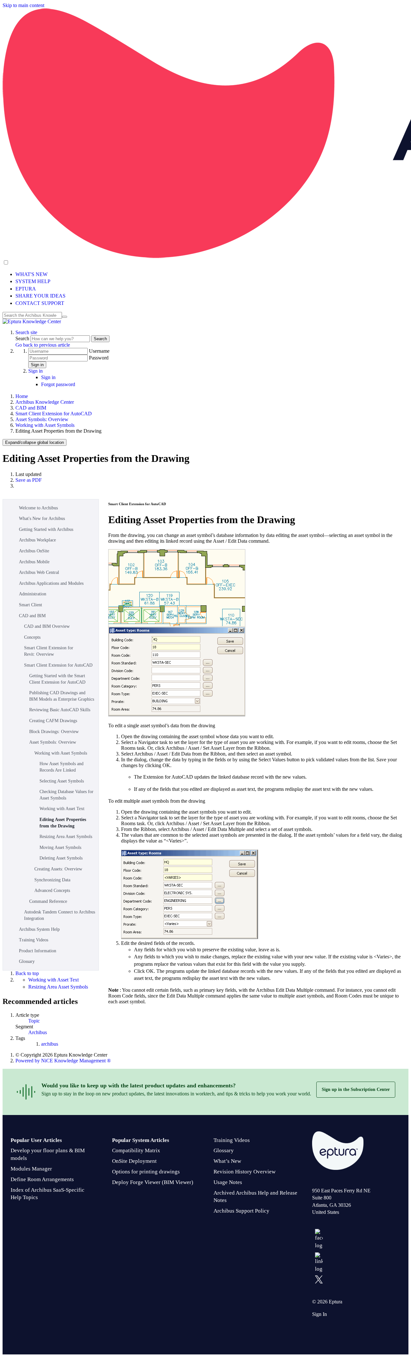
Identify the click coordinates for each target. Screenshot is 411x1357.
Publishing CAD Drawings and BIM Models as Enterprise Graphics (61, 696)
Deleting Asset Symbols (61, 858)
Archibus (37, 1032)
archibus (49, 1044)
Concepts (32, 637)
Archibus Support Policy (241, 1211)
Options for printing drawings (146, 1172)
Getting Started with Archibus (46, 529)
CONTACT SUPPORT (39, 303)
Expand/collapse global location (34, 442)
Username (99, 351)
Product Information (37, 950)
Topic (34, 1021)
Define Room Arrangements (42, 1179)
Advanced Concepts (52, 890)
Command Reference (48, 901)
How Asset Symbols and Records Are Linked (61, 767)
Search (23, 338)
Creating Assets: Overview (58, 869)
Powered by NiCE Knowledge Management (63, 1060)
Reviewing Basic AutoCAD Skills (59, 709)
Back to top (27, 973)
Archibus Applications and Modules (51, 583)
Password (99, 357)
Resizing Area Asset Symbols (65, 836)
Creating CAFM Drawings (53, 720)
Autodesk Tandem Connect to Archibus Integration (59, 915)
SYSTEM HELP (32, 281)
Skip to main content (23, 5)
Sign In (319, 1314)
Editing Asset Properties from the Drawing (62, 822)
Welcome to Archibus (38, 508)
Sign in (37, 364)
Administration (32, 594)
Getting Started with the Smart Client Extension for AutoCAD (57, 679)
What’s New (227, 1161)
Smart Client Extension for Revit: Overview (48, 651)
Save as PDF (28, 480)
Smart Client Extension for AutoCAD (53, 413)
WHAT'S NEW (31, 274)
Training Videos (33, 940)
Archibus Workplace (37, 540)
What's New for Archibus (42, 518)
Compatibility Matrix (136, 1150)
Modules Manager (31, 1169)
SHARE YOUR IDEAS (40, 295)
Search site (26, 332)
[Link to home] (32, 321)
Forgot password (58, 384)
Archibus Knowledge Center (44, 402)
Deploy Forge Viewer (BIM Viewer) (152, 1182)
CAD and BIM (30, 408)
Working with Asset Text (61, 808)
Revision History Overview (244, 1172)
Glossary (27, 961)
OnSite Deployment (134, 1161)
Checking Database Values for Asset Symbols (66, 794)
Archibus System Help (39, 929)
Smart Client (30, 604)
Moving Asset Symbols (60, 847)
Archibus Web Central (39, 572)
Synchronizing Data (52, 879)
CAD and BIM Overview (47, 626)
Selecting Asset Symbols (61, 781)
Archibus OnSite (34, 551)
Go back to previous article (42, 345)
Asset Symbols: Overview (41, 419)
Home (21, 396)
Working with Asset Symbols (44, 425)
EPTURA (25, 288)
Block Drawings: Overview (54, 731)
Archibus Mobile (34, 561)
